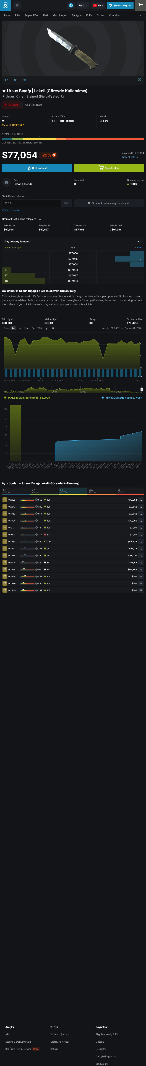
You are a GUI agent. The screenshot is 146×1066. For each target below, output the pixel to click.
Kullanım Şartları (59, 1034)
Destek (100, 1041)
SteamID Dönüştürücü (18, 1041)
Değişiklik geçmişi (106, 1056)
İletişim (54, 1048)
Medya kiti (102, 1063)
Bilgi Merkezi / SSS (107, 1034)
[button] (7, 15)
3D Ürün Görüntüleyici (18, 1048)
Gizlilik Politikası (59, 1041)
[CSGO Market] (5, 5)
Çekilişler (101, 1048)
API (7, 1034)
